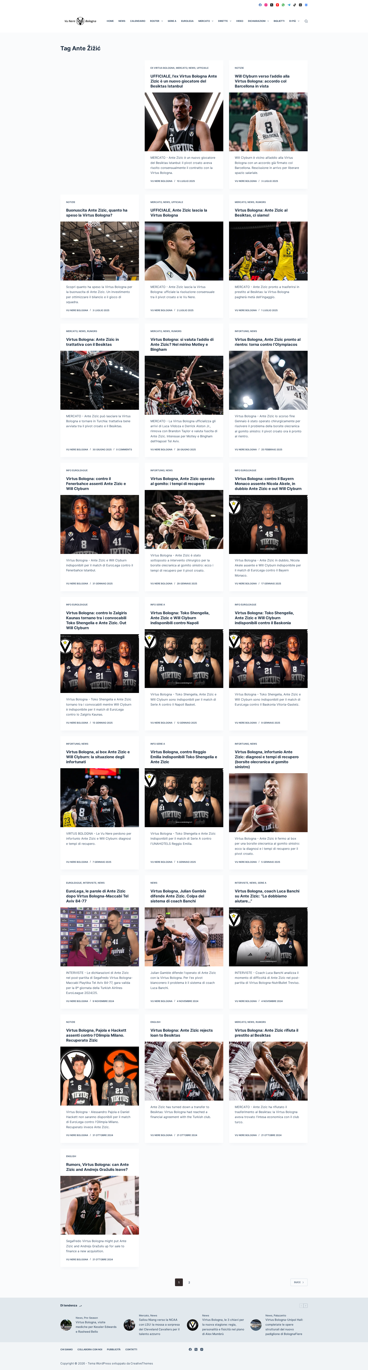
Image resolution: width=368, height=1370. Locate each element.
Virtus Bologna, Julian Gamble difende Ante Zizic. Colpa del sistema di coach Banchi (178, 896)
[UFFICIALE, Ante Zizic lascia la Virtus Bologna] (184, 251)
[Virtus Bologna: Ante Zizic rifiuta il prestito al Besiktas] (268, 1071)
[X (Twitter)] (271, 4)
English (155, 1022)
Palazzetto (280, 1315)
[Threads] (300, 4)
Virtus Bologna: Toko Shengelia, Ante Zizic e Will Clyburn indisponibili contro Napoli (179, 618)
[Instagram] (265, 4)
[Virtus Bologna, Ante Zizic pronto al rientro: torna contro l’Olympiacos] (268, 380)
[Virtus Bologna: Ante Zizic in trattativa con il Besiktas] (99, 380)
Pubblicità (114, 1349)
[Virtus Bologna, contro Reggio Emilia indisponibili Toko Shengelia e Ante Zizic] (184, 797)
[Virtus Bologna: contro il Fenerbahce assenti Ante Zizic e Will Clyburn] (99, 524)
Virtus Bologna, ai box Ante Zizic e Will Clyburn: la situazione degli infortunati (98, 757)
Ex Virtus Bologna (162, 67)
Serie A (172, 21)
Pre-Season (91, 1317)
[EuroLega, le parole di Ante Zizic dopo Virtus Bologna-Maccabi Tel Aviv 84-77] (99, 936)
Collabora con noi (89, 1349)
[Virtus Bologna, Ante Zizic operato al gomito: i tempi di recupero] (184, 519)
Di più (292, 21)
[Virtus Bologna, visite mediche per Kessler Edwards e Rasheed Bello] (66, 1325)
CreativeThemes (142, 1363)
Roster (154, 21)
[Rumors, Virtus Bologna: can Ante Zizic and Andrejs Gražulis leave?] (99, 1205)
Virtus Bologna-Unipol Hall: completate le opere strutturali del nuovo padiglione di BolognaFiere (284, 1327)
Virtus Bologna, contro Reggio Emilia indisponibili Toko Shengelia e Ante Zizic (183, 757)
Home (110, 21)
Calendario (137, 21)
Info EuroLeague (77, 470)
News (121, 21)
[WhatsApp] (283, 4)
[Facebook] (260, 4)
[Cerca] (306, 21)
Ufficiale (203, 67)
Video (239, 21)
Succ (297, 1282)
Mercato (204, 21)
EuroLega (187, 21)
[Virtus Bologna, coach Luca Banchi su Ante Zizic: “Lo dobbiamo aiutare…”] (268, 936)
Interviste (89, 882)
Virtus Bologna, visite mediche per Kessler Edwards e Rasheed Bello (96, 1327)
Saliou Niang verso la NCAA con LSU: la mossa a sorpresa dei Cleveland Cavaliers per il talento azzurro (159, 1327)
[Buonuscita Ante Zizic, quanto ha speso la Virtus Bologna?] (99, 251)
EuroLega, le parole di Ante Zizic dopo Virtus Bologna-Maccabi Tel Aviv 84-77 (97, 896)
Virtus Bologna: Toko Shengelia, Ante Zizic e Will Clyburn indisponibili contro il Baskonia (264, 618)
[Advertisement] (99, 88)
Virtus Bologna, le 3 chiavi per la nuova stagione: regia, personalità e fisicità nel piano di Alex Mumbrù (223, 1327)
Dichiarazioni (256, 21)
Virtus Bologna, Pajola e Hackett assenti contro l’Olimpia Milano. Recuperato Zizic (96, 1035)
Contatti (131, 1349)
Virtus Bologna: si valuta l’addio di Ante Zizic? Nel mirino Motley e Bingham (182, 344)
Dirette (223, 21)
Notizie (239, 67)
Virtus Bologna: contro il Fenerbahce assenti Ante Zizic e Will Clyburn (96, 483)
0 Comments (124, 449)
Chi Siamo (66, 1349)
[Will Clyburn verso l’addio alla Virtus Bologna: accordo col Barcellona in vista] (268, 121)
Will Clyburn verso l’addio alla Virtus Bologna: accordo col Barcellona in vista (262, 81)
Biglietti (279, 21)
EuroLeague (74, 882)
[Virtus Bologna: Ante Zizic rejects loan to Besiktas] (184, 1071)
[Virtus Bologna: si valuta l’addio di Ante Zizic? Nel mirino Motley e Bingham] (184, 385)
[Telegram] (289, 4)
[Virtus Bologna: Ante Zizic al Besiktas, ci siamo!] (268, 251)
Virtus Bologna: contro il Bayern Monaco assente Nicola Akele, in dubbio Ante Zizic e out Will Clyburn (268, 483)
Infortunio (242, 331)
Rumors (261, 202)
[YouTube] (277, 4)
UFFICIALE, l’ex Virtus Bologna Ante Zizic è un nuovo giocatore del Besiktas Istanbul (183, 81)
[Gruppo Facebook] (306, 4)
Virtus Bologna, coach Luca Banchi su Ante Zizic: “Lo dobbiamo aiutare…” (267, 896)
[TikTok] (294, 4)
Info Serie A (157, 604)
